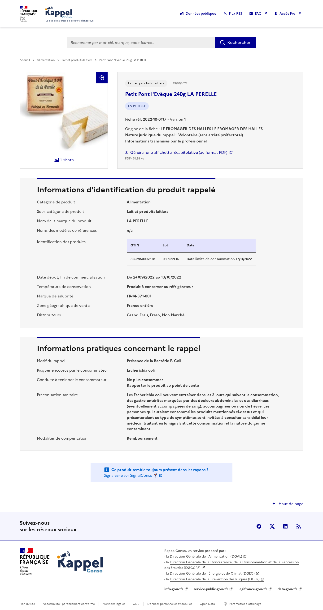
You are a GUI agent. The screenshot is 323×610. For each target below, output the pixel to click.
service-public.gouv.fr (211, 589)
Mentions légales (114, 604)
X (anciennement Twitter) (272, 526)
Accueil (25, 60)
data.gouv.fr (287, 589)
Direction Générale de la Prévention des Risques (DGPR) (215, 579)
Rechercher (238, 42)
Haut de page (290, 504)
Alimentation (46, 60)
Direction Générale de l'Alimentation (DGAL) (206, 556)
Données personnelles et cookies (169, 604)
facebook (259, 526)
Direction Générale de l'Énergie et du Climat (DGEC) (212, 573)
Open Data (207, 604)
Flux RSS (235, 13)
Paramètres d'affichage (245, 604)
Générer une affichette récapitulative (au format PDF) (178, 152)
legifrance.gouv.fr (253, 589)
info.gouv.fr (173, 589)
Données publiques (201, 13)
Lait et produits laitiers (77, 60)
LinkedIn (285, 526)
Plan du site (27, 604)
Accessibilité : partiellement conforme (69, 604)
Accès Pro (287, 13)
